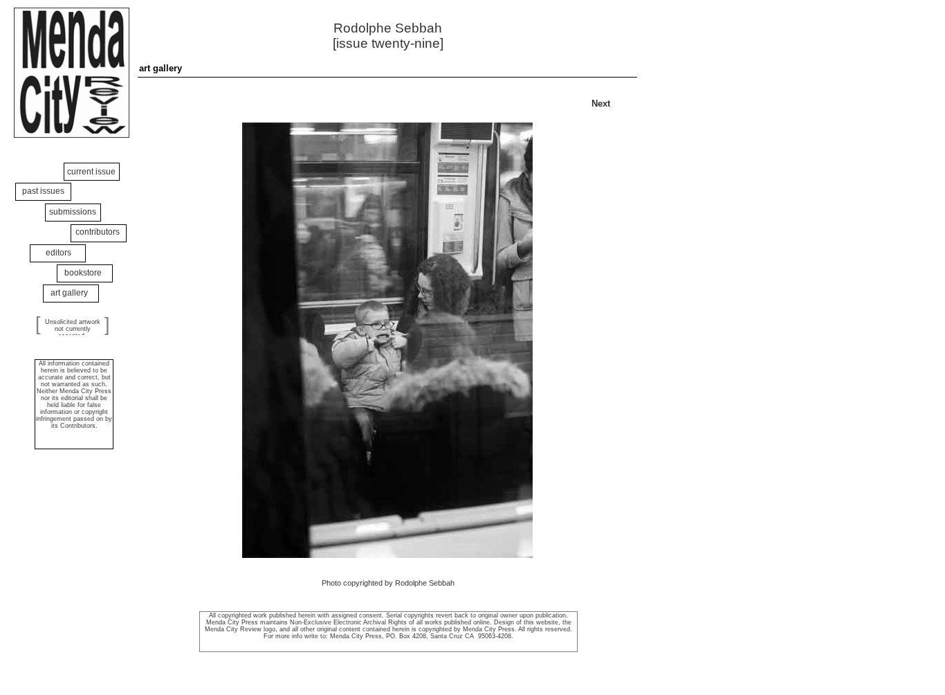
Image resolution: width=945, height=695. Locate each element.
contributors (97, 232)
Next (600, 103)
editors (58, 253)
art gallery (69, 293)
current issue (91, 172)
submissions (72, 212)
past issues (43, 191)
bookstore (83, 273)
